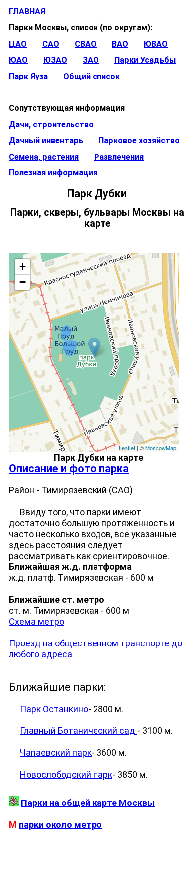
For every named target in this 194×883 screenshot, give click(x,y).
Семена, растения (44, 156)
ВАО (120, 44)
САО (50, 44)
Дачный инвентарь (46, 140)
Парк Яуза (28, 76)
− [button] (22, 282)
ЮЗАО (55, 60)
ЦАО (18, 44)
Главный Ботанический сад (78, 730)
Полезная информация (53, 172)
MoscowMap (160, 448)
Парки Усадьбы (145, 60)
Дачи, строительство (51, 124)
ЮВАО (156, 44)
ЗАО (91, 60)
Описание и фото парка (69, 468)
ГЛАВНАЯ (27, 11)
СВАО (86, 44)
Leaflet (127, 448)
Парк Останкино (54, 709)
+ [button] (22, 266)
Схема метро (36, 621)
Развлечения (119, 156)
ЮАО (18, 60)
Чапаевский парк (56, 752)
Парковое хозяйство (139, 140)
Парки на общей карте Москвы (88, 803)
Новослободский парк (66, 774)
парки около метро (60, 824)
